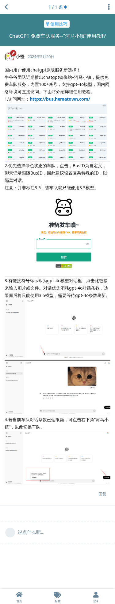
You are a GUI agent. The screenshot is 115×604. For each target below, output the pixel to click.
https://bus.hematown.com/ (60, 99)
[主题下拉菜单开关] (109, 7)
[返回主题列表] (6, 7)
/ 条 (55, 7)
